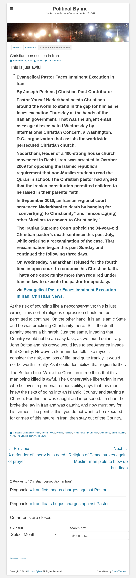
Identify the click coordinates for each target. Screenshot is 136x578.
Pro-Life (20, 436)
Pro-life (59, 432)
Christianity (28, 432)
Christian (31, 47)
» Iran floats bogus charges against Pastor (69, 503)
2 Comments (54, 60)
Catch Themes (119, 571)
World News (79, 432)
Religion (68, 432)
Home (17, 47)
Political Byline (70, 8)
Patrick (40, 60)
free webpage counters (18, 558)
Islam (37, 432)
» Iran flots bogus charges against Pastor (68, 489)
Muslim (44, 432)
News (52, 432)
